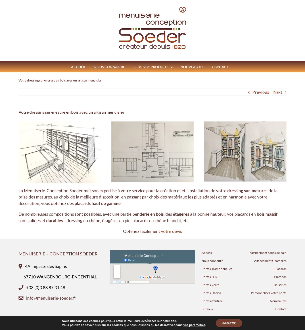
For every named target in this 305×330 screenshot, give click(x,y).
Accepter (229, 323)
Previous (260, 92)
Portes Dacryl (211, 293)
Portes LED (209, 277)
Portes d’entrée (212, 301)
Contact (280, 309)
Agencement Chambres (270, 261)
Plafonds (280, 277)
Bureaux (207, 309)
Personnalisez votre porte (268, 293)
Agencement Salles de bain (268, 253)
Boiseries (280, 285)
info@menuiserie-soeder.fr (51, 298)
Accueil (207, 253)
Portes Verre (210, 285)
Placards (280, 269)
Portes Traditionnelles (217, 269)
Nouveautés (278, 301)
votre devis (171, 231)
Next (277, 92)
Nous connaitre (212, 261)
